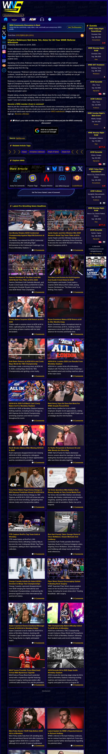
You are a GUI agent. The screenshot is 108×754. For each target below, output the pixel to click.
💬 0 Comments (38, 250)
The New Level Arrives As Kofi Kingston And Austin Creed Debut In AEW (64, 279)
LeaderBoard (77, 186)
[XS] (17, 35)
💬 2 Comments (77, 376)
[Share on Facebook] (61, 169)
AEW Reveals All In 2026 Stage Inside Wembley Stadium (63, 671)
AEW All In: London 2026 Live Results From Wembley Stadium (65, 363)
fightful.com (20, 138)
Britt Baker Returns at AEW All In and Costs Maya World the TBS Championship (26, 363)
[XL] (27, 35)
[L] (25, 35)
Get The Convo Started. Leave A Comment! (46, 192)
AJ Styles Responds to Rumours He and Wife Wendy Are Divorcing (64, 449)
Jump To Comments (17, 186)
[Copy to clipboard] (48, 169)
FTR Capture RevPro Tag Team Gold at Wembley (24, 535)
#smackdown (96, 40)
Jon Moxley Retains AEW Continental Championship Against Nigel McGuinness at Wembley (26, 235)
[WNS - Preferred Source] (46, 131)
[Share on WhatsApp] (74, 169)
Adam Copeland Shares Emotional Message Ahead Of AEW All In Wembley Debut (26, 627)
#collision (96, 108)
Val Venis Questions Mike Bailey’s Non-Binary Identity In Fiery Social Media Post (64, 491)
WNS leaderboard (58, 111)
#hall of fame (53, 152)
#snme (96, 124)
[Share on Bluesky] (54, 169)
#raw (96, 59)
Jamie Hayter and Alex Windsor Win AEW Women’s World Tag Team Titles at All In (64, 234)
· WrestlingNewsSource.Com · (13, 15)
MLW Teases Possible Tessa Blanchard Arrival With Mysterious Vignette (24, 671)
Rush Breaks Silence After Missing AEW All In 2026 (26, 449)
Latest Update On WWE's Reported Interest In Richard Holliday (65, 732)
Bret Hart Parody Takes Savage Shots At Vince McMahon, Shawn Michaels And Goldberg (64, 536)
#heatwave (96, 74)
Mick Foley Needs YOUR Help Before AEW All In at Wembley (26, 732)
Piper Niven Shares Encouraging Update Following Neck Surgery (64, 582)
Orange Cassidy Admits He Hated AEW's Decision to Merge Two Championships (25, 582)
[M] (23, 35)
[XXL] (32, 35)
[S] (21, 35)
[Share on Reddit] (67, 169)
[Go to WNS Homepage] (13, 7)
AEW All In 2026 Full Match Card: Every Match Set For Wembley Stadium (24, 405)
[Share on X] (80, 169)
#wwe (24, 152)
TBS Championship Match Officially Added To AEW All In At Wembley (65, 627)
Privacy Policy (97, 254)
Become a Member (22, 114)
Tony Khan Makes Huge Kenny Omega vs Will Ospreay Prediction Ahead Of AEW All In (26, 491)
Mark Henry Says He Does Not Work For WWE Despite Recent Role (64, 405)
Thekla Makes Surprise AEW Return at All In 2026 (26, 321)
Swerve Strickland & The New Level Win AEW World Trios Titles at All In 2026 (25, 279)
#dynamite (96, 91)
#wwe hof (66, 152)
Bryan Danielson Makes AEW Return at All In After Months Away (64, 321)
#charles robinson (37, 152)
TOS (90, 254)
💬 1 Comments (77, 292)
